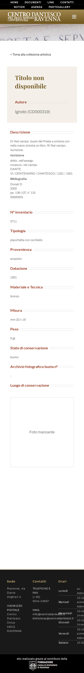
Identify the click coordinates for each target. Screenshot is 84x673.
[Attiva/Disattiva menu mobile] (74, 16)
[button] (42, 112)
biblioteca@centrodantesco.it (53, 618)
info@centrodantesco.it (49, 614)
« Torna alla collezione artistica (30, 54)
